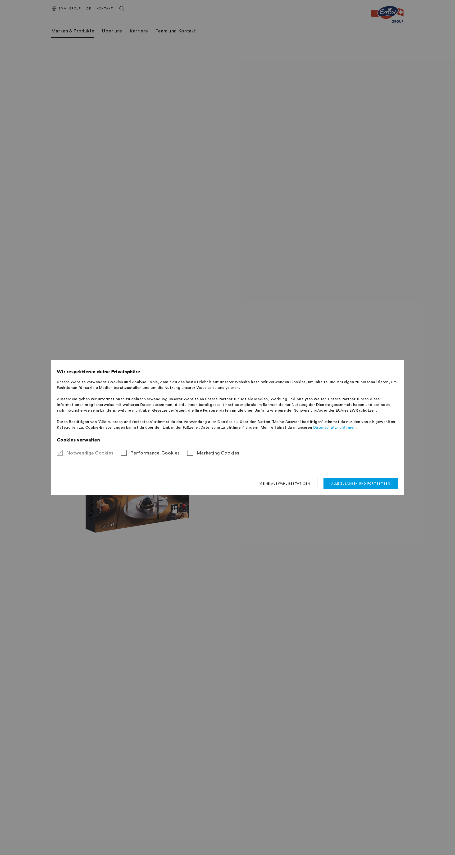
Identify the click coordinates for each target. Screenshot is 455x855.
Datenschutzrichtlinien (334, 427)
